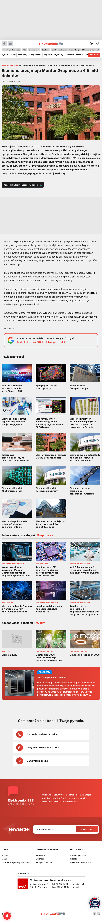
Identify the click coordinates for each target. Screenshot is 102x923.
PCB (24, 50)
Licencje (40, 859)
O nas (4, 859)
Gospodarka (35, 54)
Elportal (73, 859)
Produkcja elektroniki (11, 50)
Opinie (79, 54)
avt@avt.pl (78, 884)
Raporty (48, 54)
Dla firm (94, 54)
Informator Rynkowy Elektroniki (16, 862)
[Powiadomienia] (7, 916)
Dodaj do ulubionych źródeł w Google (20, 185)
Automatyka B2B (78, 855)
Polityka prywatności (45, 862)
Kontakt (5, 855)
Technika (69, 54)
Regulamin (40, 855)
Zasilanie (45, 50)
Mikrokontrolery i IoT (90, 50)
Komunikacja (74, 50)
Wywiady (58, 54)
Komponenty (34, 50)
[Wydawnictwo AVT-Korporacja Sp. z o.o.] (23, 884)
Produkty (22, 54)
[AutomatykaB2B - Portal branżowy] (53, 913)
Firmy (13, 54)
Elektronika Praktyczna (80, 862)
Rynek (5, 54)
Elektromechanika (59, 50)
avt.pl (76, 887)
